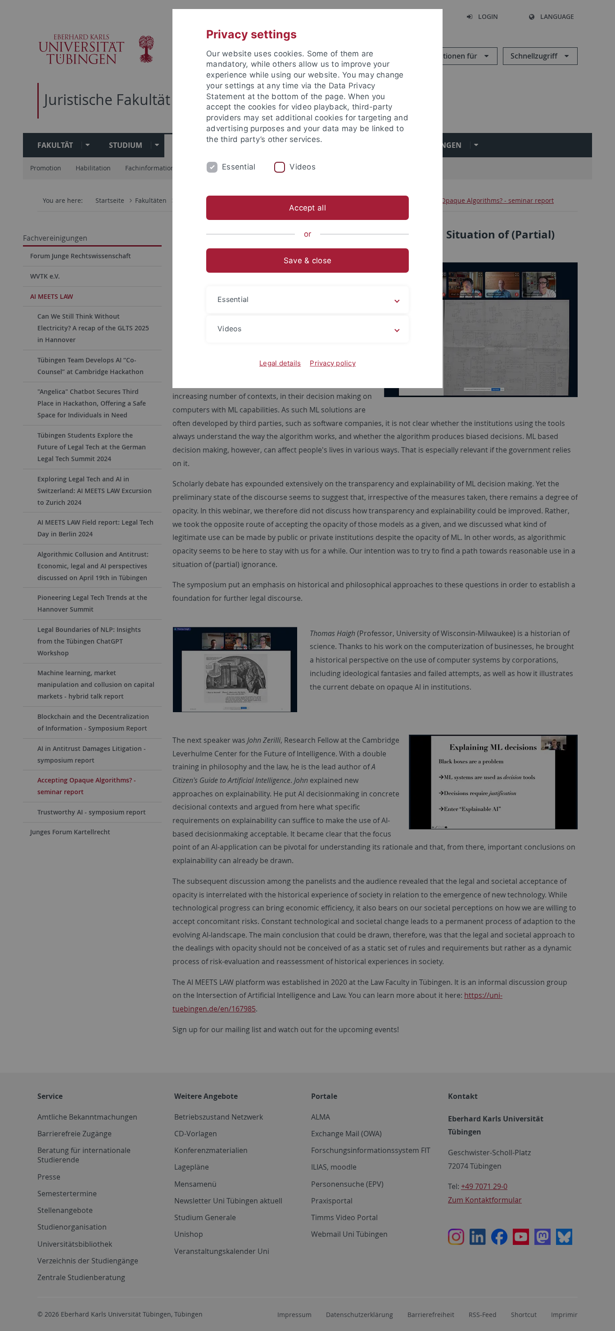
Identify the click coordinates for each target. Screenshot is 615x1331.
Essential (238, 166)
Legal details (280, 363)
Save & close (307, 260)
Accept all (307, 207)
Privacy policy (333, 363)
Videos (302, 166)
